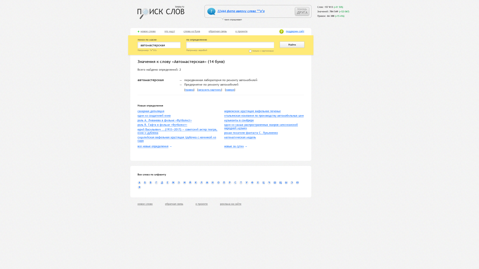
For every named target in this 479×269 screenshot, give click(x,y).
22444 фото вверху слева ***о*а (241, 11)
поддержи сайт (295, 31)
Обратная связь (218, 31)
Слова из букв (192, 31)
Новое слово (148, 31)
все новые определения (153, 146)
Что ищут (169, 31)
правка (189, 90)
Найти (292, 44)
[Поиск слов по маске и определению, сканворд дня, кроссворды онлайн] (161, 12)
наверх (230, 90)
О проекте (241, 31)
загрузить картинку (209, 90)
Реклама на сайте (230, 204)
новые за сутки (234, 146)
